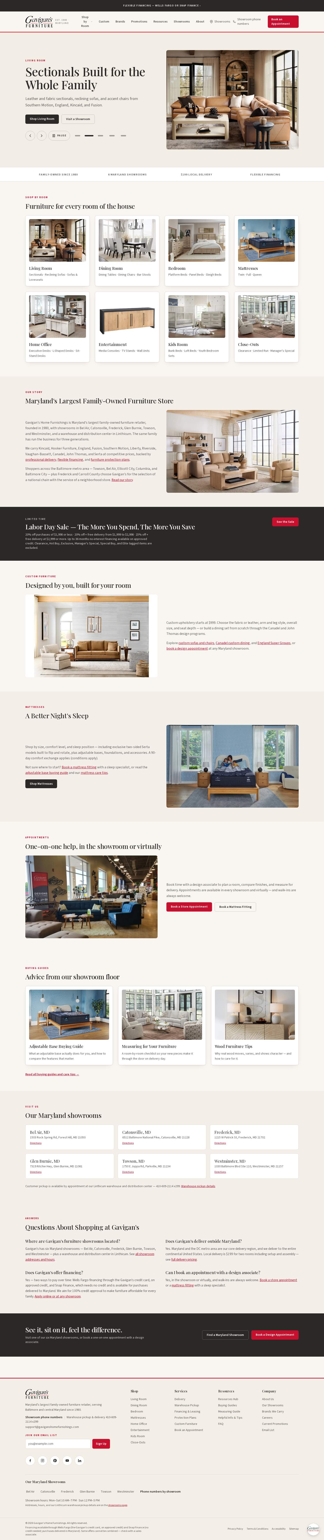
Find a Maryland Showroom (225, 1335)
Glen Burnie (87, 1491)
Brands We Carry (273, 1411)
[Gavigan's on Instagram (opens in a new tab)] (42, 1460)
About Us (268, 1399)
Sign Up (101, 1444)
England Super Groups (273, 643)
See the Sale (285, 522)
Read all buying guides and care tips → (52, 1074)
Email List (268, 1430)
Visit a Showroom (78, 119)
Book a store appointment (278, 1280)
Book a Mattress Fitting (235, 907)
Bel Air (30, 1491)
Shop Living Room (42, 119)
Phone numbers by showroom (160, 1491)
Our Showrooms (272, 1405)
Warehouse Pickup (187, 1405)
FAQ (220, 1424)
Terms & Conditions (257, 1529)
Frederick (67, 1491)
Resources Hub (228, 1399)
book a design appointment (187, 648)
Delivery (180, 1399)
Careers (267, 1418)
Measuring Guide (229, 1411)
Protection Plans (185, 1418)
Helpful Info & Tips (230, 1418)
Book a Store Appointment (189, 906)
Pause (61, 135)
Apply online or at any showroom (58, 1296)
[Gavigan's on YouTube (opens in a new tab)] (67, 1460)
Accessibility (279, 1529)
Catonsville (48, 1491)
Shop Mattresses (41, 784)
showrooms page (117, 1505)
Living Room (139, 1399)
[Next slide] (42, 136)
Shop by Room (85, 21)
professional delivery (40, 459)
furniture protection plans (110, 459)
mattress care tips (94, 772)
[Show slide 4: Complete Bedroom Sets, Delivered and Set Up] (112, 136)
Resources (160, 21)
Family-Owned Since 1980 (58, 175)
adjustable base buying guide (46, 772)
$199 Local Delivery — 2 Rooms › (162, 5)
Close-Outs (138, 1442)
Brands (120, 21)
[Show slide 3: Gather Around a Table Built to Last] (100, 136)
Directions (35, 1143)
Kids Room (138, 1436)
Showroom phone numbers (249, 21)
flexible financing (70, 459)
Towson (106, 1491)
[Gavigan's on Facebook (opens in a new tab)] (30, 1460)
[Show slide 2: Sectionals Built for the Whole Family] (89, 136)
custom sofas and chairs (196, 643)
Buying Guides (227, 1405)
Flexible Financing (265, 175)
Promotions (139, 21)
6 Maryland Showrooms (127, 175)
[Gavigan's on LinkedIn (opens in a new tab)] (79, 1460)
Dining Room (139, 1405)
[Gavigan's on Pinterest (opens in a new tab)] (55, 1460)
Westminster (125, 1491)
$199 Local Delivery (196, 175)
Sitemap (294, 1529)
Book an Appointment (280, 21)
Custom (104, 21)
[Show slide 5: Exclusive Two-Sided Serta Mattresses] (123, 136)
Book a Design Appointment (275, 1335)
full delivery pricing (184, 1259)
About (200, 21)
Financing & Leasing (187, 1411)
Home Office (139, 1424)
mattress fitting (183, 1285)
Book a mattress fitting (79, 767)
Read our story (122, 480)
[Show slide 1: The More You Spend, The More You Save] (77, 136)
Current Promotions (275, 1424)
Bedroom (137, 1411)
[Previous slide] (30, 136)
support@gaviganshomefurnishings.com (52, 1427)
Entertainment (140, 1430)
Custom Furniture (186, 1424)
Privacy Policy (235, 1529)
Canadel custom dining (233, 643)
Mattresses (138, 1418)
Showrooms (182, 21)
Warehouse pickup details (198, 1186)
